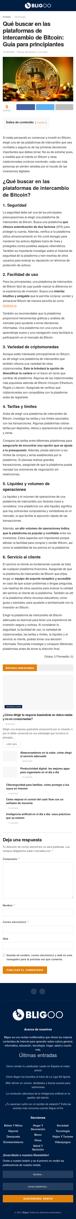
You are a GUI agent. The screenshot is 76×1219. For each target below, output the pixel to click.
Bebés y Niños (13, 1125)
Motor (38, 1134)
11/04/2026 (13, 823)
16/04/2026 (13, 793)
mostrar (41, 122)
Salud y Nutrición (38, 1147)
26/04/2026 (27, 761)
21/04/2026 (27, 777)
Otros (38, 1140)
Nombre (9, 905)
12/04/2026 (13, 808)
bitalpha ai (9, 305)
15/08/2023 (9, 52)
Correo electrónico (16, 922)
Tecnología (20, 16)
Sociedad (63, 1125)
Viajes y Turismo (62, 1136)
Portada (7, 16)
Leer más (11, 744)
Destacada (13, 1136)
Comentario (11, 859)
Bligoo (26, 1212)
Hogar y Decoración (38, 1127)
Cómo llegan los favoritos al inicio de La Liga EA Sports (38, 1076)
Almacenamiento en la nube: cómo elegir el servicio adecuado (46, 754)
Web (5, 939)
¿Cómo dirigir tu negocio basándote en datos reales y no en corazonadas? (37, 717)
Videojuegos (63, 1142)
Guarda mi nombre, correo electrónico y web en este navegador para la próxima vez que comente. (39, 957)
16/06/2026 (9, 724)
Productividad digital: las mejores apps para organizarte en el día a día (45, 770)
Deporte (13, 1131)
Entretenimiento (13, 1142)
